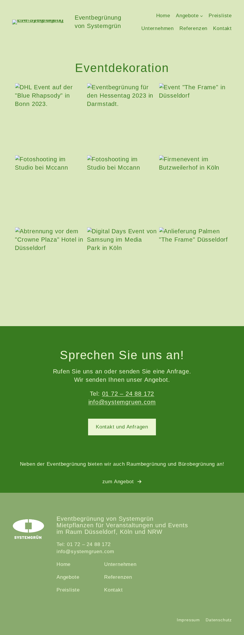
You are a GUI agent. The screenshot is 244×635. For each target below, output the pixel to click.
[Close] (234, 9)
